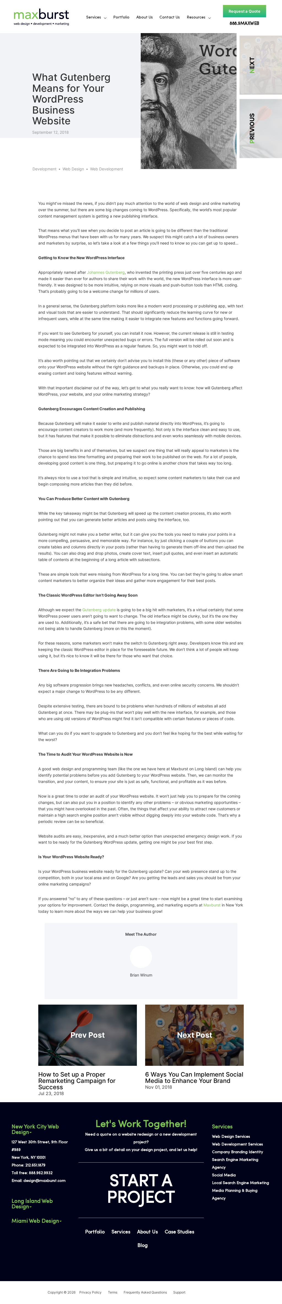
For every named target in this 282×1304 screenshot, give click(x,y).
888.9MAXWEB (244, 24)
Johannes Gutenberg (106, 272)
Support (179, 1292)
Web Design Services (231, 1137)
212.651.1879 (35, 1165)
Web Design (73, 169)
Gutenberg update (99, 609)
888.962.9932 (41, 1173)
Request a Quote (244, 11)
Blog (142, 1245)
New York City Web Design (35, 1129)
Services (93, 17)
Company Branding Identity (237, 1152)
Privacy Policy (90, 1292)
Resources (196, 17)
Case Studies (179, 1232)
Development (44, 169)
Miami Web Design (35, 1221)
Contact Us (169, 17)
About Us (144, 17)
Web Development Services (237, 1144)
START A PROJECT (141, 1190)
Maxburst (212, 905)
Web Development (106, 169)
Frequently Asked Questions (145, 1292)
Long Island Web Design (32, 1204)
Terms (112, 1292)
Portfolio (121, 17)
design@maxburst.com (44, 1181)
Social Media (224, 1175)
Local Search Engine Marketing (240, 1183)
